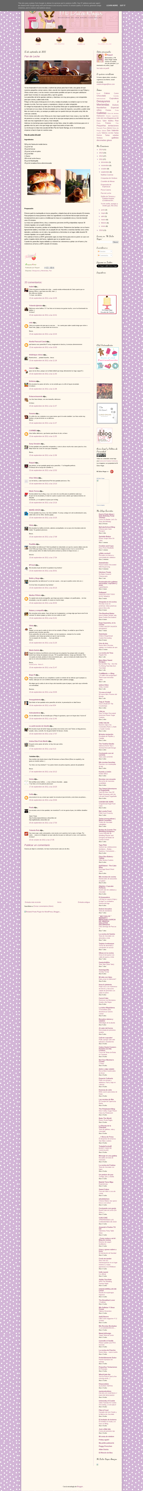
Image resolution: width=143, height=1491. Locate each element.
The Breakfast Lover (107, 1300)
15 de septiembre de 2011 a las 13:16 (43, 502)
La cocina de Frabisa (107, 1165)
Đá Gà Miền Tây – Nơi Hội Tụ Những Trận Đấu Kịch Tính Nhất (108, 666)
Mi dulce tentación (106, 734)
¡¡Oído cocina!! (104, 553)
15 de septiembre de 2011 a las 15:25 (43, 518)
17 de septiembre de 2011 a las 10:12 (43, 772)
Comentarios (103, 255)
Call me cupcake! (105, 1038)
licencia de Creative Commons (108, 461)
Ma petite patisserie (106, 1443)
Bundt (98, 93)
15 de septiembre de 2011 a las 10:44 (43, 334)
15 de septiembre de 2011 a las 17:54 (43, 557)
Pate (117, 123)
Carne (116, 93)
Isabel (31, 286)
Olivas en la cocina (106, 953)
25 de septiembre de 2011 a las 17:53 (43, 823)
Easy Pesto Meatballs (106, 548)
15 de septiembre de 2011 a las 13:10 (43, 484)
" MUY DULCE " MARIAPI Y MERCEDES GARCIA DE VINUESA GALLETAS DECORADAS (107, 920)
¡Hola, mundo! (103, 687)
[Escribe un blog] (47, 268)
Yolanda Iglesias (35, 305)
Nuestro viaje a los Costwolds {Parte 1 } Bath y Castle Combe (107, 727)
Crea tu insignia (100, 505)
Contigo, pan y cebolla (106, 1176)
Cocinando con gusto (107, 1208)
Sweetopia (103, 634)
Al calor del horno (106, 1028)
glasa (109, 140)
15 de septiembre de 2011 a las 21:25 (43, 643)
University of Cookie (107, 1401)
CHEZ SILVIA (104, 723)
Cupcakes (114, 98)
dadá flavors (104, 1317)
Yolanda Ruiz (34, 830)
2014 (101, 149)
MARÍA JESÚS (35, 510)
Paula (31, 807)
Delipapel (102, 592)
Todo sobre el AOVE (106, 757)
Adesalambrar (34, 713)
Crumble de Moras (108, 181)
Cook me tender (105, 1259)
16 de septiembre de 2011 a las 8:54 (42, 705)
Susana (32, 413)
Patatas (108, 123)
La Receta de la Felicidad (105, 1126)
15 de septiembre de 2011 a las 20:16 (43, 588)
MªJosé (32, 565)
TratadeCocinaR (105, 1146)
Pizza (104, 128)
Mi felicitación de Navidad (107, 1253)
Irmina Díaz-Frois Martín (38, 741)
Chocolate (101, 96)
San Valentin (113, 130)
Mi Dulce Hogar (100, 478)
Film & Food (103, 1410)
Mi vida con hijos (105, 977)
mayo (103, 213)
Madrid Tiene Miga (106, 1182)
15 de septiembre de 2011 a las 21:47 (43, 667)
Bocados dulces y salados (106, 1020)
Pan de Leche (106, 193)
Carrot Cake (103, 998)
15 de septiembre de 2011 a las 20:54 (43, 603)
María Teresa (34, 491)
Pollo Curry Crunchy (106, 813)
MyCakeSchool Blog (107, 527)
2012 (101, 156)
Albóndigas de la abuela (107, 1023)
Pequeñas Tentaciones (108, 1367)
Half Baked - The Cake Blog (107, 866)
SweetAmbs (103, 563)
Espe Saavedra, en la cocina (107, 623)
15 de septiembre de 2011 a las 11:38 (43, 389)
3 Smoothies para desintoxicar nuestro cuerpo (106, 1012)
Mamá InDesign (105, 1333)
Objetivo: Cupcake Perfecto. (106, 887)
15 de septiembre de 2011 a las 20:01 (43, 571)
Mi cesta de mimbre (106, 1436)
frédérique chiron (36, 355)
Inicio (59, 902)
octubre (104, 169)
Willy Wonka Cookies (106, 860)
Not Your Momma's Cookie (106, 1060)
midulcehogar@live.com (106, 84)
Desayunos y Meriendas (40, 270)
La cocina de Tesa (106, 653)
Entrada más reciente (33, 902)
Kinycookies (104, 1384)
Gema (31, 779)
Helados (108, 116)
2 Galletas (102, 1302)
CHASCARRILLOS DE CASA (108, 1290)
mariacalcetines (105, 1391)
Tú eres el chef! (105, 692)
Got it (122, 5)
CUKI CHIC (103, 1218)
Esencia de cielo (105, 1090)
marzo (103, 219)
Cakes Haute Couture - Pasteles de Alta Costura (108, 1048)
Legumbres (115, 116)
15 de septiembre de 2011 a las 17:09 (43, 537)
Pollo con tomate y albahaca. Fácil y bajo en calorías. (107, 1082)
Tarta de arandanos (105, 911)
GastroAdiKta (104, 962)
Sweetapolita (104, 970)
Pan (50, 270)
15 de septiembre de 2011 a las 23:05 (43, 692)
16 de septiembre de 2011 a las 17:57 (43, 734)
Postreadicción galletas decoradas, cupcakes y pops (108, 583)
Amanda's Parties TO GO (107, 1228)
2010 (101, 230)
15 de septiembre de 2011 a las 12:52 (43, 470)
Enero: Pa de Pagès (106, 1120)
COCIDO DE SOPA (106, 802)
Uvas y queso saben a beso (107, 1250)
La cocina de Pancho (107, 1350)
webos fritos (104, 685)
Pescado (99, 128)
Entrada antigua (84, 902)
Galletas (101, 113)
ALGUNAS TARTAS (106, 1386)
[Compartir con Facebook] (51, 268)
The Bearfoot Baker (106, 613)
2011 (101, 159)
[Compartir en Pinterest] (53, 268)
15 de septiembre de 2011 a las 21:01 (43, 618)
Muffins (110, 121)
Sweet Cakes (104, 1189)
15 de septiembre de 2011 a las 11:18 (43, 360)
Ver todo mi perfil (103, 68)
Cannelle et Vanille (106, 1341)
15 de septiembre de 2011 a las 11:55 (43, 436)
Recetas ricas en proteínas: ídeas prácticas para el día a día (108, 606)
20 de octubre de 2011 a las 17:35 (41, 840)
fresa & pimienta (105, 985)
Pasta (98, 123)
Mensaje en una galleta (108, 1156)
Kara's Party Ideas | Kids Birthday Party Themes (106, 515)
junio (103, 210)
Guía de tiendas (113, 113)
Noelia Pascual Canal (37, 341)
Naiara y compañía (36, 610)
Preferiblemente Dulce (107, 1358)
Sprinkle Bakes (105, 536)
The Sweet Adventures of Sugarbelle (108, 789)
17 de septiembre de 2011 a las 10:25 (43, 787)
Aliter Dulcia (103, 1449)
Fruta (117, 110)
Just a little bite (105, 1429)
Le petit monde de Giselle (39, 726)
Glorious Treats (105, 572)
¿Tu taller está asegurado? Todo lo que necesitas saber (108, 677)
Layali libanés (103, 587)
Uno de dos (103, 643)
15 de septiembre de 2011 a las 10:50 (43, 347)
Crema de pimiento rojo (107, 1431)
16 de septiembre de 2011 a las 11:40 (43, 718)
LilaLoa (102, 711)
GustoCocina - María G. (36, 664)
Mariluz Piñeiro (35, 595)
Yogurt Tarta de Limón (106, 1335)
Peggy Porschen (105, 1446)
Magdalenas (111, 118)
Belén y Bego (34, 578)
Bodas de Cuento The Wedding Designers (107, 830)
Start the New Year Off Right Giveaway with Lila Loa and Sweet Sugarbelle (108, 794)
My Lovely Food (105, 811)
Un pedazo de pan (106, 1175)
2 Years (101, 1063)
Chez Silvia (33, 478)
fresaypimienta (35, 700)
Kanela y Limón (105, 772)
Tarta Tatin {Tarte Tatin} (106, 964)
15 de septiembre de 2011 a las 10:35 (43, 298)
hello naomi (103, 1272)
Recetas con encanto (107, 779)
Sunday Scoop (104, 972)
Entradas (102, 251)
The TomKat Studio (106, 744)
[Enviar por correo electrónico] (45, 268)
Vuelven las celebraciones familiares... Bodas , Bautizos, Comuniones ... (108, 849)
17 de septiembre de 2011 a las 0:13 (42, 749)
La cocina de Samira (107, 934)
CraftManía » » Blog (106, 673)
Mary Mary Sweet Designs (105, 661)
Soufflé (99, 133)
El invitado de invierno (108, 1420)
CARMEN (33, 430)
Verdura (99, 138)
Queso (109, 128)
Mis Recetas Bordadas (108, 1326)
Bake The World (105, 1118)
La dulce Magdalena (107, 1008)
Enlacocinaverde (36, 396)
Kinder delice (103, 774)
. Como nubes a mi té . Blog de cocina (107, 1239)
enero (103, 226)
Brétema (32, 381)
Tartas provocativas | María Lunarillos (107, 819)
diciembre (105, 162)
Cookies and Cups (106, 546)
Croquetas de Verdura (109, 178)
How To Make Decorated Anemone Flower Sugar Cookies (107, 715)
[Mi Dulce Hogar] (103, 503)
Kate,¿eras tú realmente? (107, 979)
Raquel (32, 463)
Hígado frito (103, 655)
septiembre (105, 172)
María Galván (34, 650)
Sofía (31, 794)
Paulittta (32, 544)
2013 (101, 153)
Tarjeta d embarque (106, 943)
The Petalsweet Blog (107, 1109)
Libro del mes (102, 118)
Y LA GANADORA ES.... (107, 1328)
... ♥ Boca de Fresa (106, 1137)
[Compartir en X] (49, 268)
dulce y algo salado (106, 1069)
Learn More (112, 5)
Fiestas (108, 110)
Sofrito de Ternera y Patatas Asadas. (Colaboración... (108, 198)
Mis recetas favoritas (107, 762)
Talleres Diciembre (105, 1311)
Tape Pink (103, 845)
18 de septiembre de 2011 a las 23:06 (43, 800)
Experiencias (103, 1184)
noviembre (105, 165)
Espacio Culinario (106, 1078)
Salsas (104, 130)
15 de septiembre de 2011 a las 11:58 (43, 455)
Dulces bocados (105, 909)
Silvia (31, 525)
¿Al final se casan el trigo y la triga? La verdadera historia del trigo (108, 901)
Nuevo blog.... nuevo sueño (108, 1352)
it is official (102, 1274)
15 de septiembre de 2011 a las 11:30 (43, 374)
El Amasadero (104, 897)
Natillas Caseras (107, 175)
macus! (32, 368)
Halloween (101, 116)
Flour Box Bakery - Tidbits (106, 857)
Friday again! (104, 1440)
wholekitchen (104, 1199)
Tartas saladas (112, 135)
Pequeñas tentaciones (108, 125)
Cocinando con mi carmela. (106, 754)
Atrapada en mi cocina (108, 602)
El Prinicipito (103, 1369)
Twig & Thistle (104, 702)
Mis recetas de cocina (107, 877)
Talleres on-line (107, 133)
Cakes (107, 93)
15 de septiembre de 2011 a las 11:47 (43, 406)
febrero (104, 223)
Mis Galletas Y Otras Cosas (107, 1308)
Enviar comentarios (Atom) (43, 906)
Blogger (80, 1486)
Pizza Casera (106, 190)
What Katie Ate (104, 1374)
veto (31, 323)
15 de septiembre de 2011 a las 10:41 (43, 315)
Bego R (32, 675)
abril (103, 216)
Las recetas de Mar (106, 1099)
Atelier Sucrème (105, 1279)
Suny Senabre (34, 444)
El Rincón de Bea (106, 1453)
